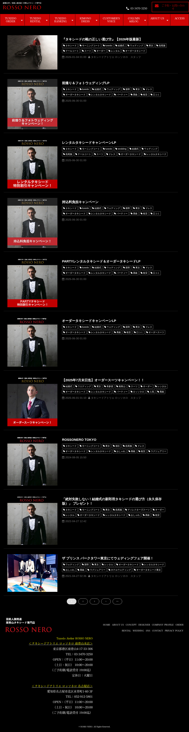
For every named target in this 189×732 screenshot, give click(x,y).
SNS (148, 630)
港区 (117, 446)
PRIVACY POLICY (174, 630)
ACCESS (180, 18)
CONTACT (157, 630)
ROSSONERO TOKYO (79, 440)
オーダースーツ (156, 332)
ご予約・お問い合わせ (173, 7)
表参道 (109, 386)
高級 (135, 94)
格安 (145, 94)
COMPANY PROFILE (163, 625)
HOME (106, 625)
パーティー (122, 94)
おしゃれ (120, 451)
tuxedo (108, 45)
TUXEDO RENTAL (35, 20)
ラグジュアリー (158, 451)
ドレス (148, 89)
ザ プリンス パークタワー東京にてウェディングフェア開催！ (108, 558)
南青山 (122, 386)
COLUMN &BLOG (134, 20)
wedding (122, 149)
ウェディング (136, 45)
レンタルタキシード (101, 94)
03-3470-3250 (138, 8)
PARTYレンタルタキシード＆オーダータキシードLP (101, 261)
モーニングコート (91, 45)
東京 (151, 45)
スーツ (87, 51)
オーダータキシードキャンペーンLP (89, 321)
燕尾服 (162, 45)
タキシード (71, 45)
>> (117, 601)
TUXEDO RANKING (60, 20)
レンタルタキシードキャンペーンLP (89, 142)
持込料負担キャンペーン (80, 202)
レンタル (115, 51)
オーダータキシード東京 (148, 570)
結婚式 (121, 45)
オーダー (101, 51)
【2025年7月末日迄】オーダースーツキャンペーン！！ (103, 380)
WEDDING (138, 630)
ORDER (179, 625)
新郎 (128, 89)
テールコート (72, 51)
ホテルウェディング (121, 570)
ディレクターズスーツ (139, 509)
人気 (152, 391)
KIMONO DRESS (85, 20)
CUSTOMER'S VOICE (111, 20)
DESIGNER (144, 625)
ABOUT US (157, 18)
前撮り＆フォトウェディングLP (85, 83)
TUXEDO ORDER (10, 20)
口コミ (156, 94)
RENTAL (126, 630)
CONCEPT (131, 625)
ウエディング (84, 386)
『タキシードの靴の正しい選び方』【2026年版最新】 (102, 39)
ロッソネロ (138, 391)
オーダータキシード (135, 51)
